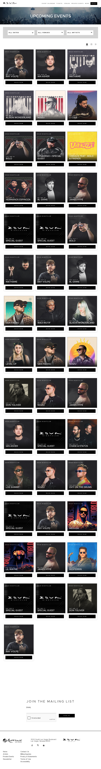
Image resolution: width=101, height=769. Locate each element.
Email (28, 707)
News (5, 751)
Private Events (8, 756)
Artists (5, 754)
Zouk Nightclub (12, 51)
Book (18, 82)
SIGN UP (67, 715)
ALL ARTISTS (74, 32)
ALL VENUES (44, 32)
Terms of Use (25, 759)
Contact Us (24, 751)
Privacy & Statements (28, 756)
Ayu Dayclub (43, 93)
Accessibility (25, 761)
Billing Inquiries (25, 754)
